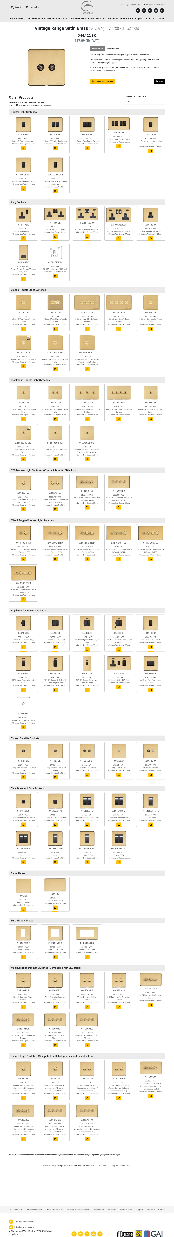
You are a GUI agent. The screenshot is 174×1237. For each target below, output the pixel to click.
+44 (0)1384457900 (132, 4)
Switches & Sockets (54, 1210)
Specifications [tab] (113, 49)
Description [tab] (97, 49)
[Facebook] (150, 10)
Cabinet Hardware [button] (35, 18)
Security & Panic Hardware (81, 18)
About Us (150, 1210)
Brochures (113, 18)
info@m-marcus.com (155, 4)
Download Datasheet (104, 81)
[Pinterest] (144, 10)
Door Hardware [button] (16, 18)
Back (161, 81)
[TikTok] (162, 10)
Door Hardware (15, 1210)
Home (45, 1165)
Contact (161, 18)
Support (139, 1210)
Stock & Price (126, 18)
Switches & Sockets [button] (56, 18)
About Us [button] (150, 18)
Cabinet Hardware (34, 1210)
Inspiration (101, 18)
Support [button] (138, 18)
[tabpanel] (127, 62)
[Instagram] (138, 10)
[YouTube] (156, 10)
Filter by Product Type (136, 96)
